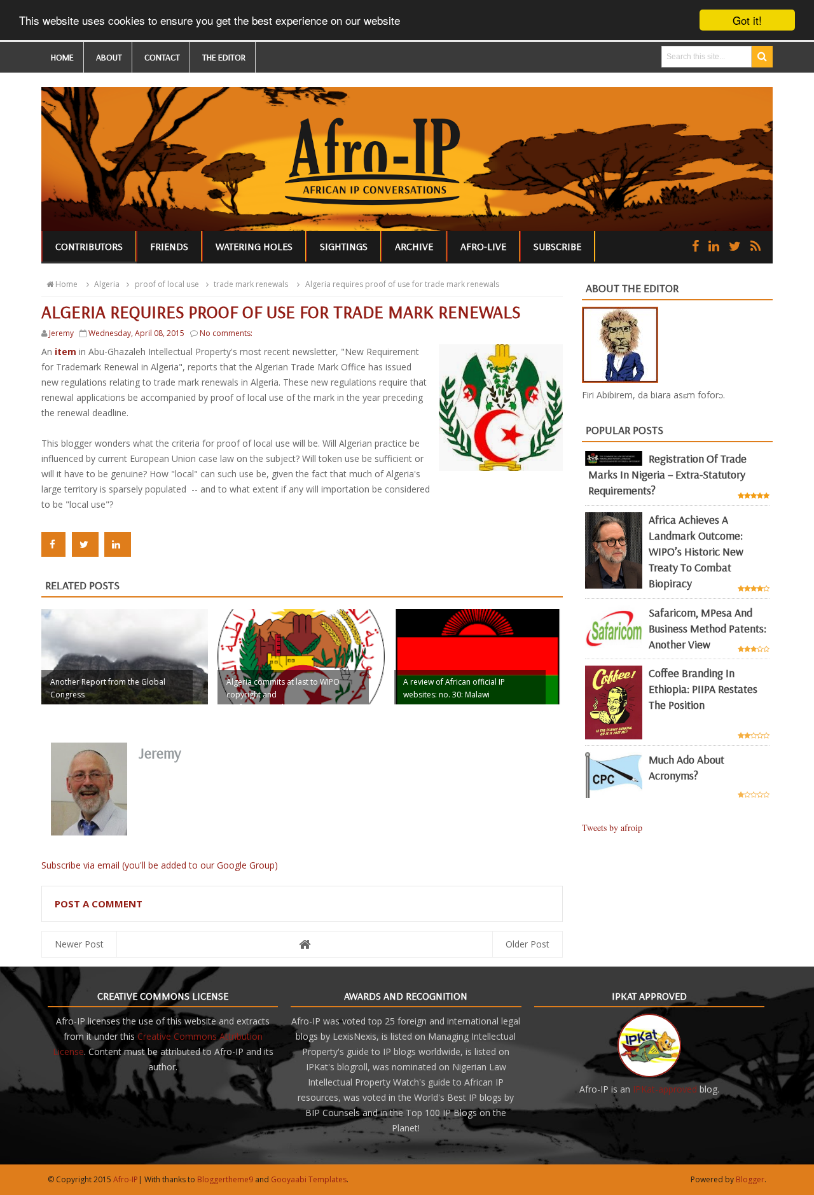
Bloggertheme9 (225, 1179)
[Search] (762, 56)
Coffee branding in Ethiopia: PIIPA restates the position (703, 689)
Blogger (750, 1179)
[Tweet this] (85, 544)
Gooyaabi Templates (309, 1179)
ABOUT (109, 57)
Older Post (527, 944)
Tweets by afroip (612, 827)
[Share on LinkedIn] (117, 544)
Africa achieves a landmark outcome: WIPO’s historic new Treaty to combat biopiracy (696, 551)
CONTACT (162, 57)
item (67, 352)
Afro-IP (125, 1179)
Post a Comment (98, 903)
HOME (62, 57)
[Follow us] (735, 246)
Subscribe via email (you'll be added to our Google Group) (159, 865)
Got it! (747, 20)
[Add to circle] (714, 246)
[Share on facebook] (53, 544)
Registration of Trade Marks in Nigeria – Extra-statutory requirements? (667, 474)
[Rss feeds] (755, 246)
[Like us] (695, 246)
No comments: (226, 333)
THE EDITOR (223, 57)
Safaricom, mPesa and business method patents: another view (707, 628)
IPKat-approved (665, 1089)
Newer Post (79, 944)
